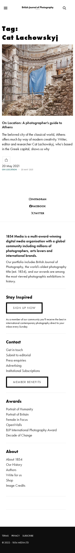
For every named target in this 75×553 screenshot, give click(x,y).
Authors (11, 469)
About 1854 (14, 459)
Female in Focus (17, 419)
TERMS (5, 535)
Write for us (14, 475)
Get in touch (14, 349)
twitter (39, 213)
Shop (9, 480)
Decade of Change (19, 435)
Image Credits (15, 485)
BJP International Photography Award (31, 430)
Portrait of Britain (17, 414)
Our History (14, 464)
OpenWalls (14, 424)
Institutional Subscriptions (23, 370)
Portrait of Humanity (19, 409)
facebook (39, 206)
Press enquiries (16, 360)
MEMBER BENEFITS (27, 382)
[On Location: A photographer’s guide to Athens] (37, 80)
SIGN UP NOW (24, 308)
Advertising (13, 365)
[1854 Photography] (37, 8)
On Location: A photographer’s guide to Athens (32, 124)
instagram (38, 199)
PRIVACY (15, 535)
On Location (9, 169)
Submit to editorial (18, 355)
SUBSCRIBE (27, 535)
